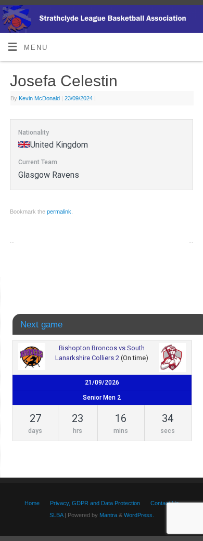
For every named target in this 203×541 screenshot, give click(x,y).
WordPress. (139, 515)
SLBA (56, 515)
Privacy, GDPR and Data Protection (95, 503)
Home (32, 503)
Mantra (108, 515)
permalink (59, 211)
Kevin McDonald (39, 98)
